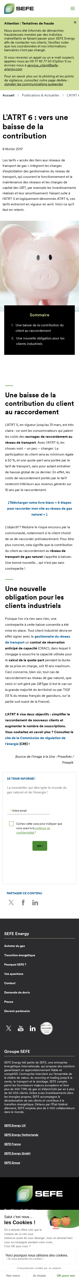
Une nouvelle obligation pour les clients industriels (40, 341)
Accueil (8, 95)
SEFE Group (12, 1163)
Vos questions (13, 974)
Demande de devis (17, 992)
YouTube (20, 1028)
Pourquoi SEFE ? (15, 964)
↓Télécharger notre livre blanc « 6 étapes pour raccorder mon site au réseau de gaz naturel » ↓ (39, 508)
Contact (9, 983)
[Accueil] (19, 8)
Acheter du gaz (14, 946)
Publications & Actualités (40, 95)
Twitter (11, 902)
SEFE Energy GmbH (17, 1153)
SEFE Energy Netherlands (21, 1135)
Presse (8, 1002)
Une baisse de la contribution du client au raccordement (40, 328)
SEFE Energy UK (15, 1125)
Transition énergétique (19, 955)
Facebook (23, 902)
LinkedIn (35, 902)
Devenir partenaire (17, 1011)
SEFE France (12, 1144)
